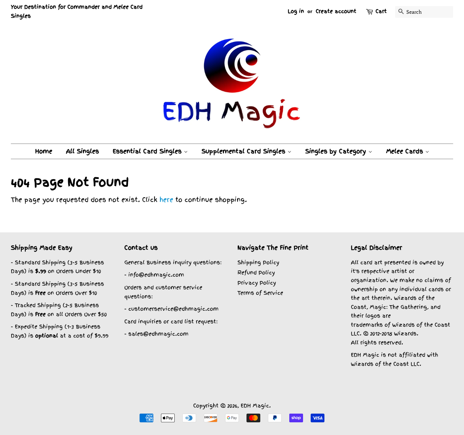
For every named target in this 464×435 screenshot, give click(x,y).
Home (43, 151)
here (166, 199)
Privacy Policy (256, 282)
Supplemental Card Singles (244, 151)
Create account (336, 11)
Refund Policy (256, 272)
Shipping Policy (258, 262)
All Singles (82, 151)
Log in (296, 11)
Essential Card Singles (148, 151)
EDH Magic (255, 405)
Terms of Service (260, 293)
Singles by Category (336, 151)
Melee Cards (405, 151)
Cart (381, 11)
